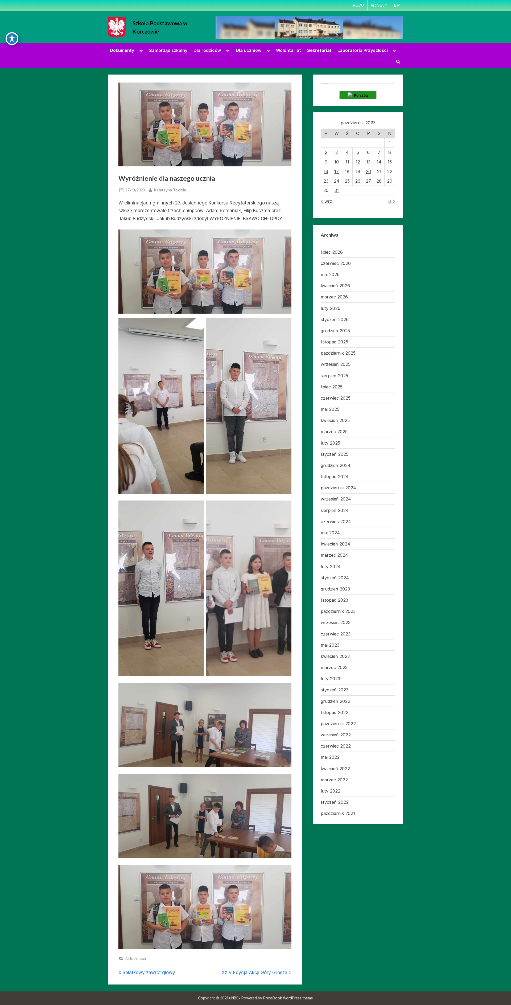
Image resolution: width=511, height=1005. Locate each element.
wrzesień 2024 (336, 499)
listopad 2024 (335, 476)
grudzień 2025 (335, 330)
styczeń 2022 (335, 802)
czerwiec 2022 (336, 746)
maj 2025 (330, 409)
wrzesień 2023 (336, 622)
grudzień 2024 (336, 465)
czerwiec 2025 (336, 398)
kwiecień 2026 (335, 285)
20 (368, 171)
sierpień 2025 (334, 375)
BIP (397, 5)
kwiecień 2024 (335, 544)
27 (368, 181)
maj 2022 (330, 757)
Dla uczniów (249, 50)
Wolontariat (288, 50)
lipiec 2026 (332, 252)
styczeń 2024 (335, 577)
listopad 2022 (334, 712)
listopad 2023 (334, 600)
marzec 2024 (334, 555)
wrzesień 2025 (336, 364)
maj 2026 (330, 274)
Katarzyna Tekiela (170, 189)
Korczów (360, 95)
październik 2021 (338, 813)
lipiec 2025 (332, 386)
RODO (358, 5)
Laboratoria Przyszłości (362, 50)
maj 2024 (330, 532)
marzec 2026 (334, 297)
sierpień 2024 (335, 510)
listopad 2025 (334, 341)
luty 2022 (330, 791)
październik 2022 (338, 723)
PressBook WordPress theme (288, 998)
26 (357, 181)
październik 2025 (338, 353)
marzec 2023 (334, 667)
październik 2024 (338, 487)
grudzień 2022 (335, 701)
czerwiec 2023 (336, 634)
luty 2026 (330, 308)
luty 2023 (330, 678)
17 (336, 171)
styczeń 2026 (335, 319)
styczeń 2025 (334, 454)
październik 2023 (338, 611)
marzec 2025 (334, 431)
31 (337, 190)
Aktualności (135, 958)
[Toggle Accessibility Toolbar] (12, 38)
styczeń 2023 (334, 689)
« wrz (326, 201)
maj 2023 (330, 645)
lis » (391, 201)
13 (368, 162)
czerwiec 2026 (336, 263)
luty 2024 (331, 566)
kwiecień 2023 (335, 656)
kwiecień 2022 (335, 768)
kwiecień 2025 (335, 420)
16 (326, 171)
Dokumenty (122, 50)
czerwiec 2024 (336, 521)
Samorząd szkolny (168, 50)
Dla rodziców (207, 50)
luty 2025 (330, 443)
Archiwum (379, 5)
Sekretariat (319, 50)
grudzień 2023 (335, 589)
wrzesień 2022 (336, 734)
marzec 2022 (334, 779)
